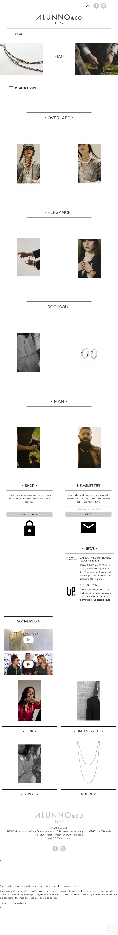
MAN (59, 401)
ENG (88, 6)
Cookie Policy (19, 903)
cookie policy (6, 894)
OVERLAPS (59, 117)
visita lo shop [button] (29, 514)
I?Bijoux (88, 794)
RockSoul (59, 306)
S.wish (29, 794)
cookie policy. (86, 894)
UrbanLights (88, 731)
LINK (29, 731)
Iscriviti (88, 514)
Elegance (59, 212)
